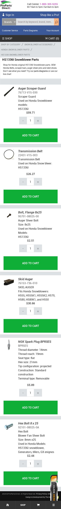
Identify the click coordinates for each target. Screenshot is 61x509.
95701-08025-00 (28, 216)
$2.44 (30, 456)
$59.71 (30, 112)
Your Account (52, 30)
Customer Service (10, 30)
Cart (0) (53, 38)
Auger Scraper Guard (32, 88)
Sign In (10, 15)
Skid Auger (25, 279)
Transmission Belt (30, 151)
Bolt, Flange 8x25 (30, 212)
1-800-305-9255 (49, 4)
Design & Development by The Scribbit (40, 497)
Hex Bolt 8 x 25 (28, 423)
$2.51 (30, 240)
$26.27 (30, 174)
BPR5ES (23, 346)
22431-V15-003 (27, 155)
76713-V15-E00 (27, 92)
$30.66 (30, 303)
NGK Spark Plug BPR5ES (34, 342)
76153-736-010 (27, 283)
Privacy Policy (41, 494)
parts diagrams (41, 71)
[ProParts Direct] (12, 5)
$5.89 (30, 385)
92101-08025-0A (28, 427)
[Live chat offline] (54, 490)
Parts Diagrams (30, 30)
